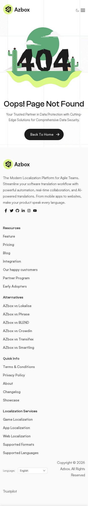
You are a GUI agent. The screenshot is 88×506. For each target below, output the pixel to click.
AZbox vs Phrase (16, 314)
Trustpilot (10, 491)
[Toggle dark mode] (77, 10)
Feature (9, 236)
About (8, 383)
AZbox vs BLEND (16, 322)
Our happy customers (20, 269)
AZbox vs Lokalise (17, 306)
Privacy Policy (14, 375)
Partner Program (16, 278)
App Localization (16, 428)
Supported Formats (18, 444)
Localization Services (20, 411)
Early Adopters (15, 286)
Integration (12, 261)
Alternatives (13, 297)
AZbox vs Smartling (18, 347)
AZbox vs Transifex (18, 339)
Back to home (41, 134)
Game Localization (18, 419)
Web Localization (17, 436)
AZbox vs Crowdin (17, 331)
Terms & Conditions (19, 367)
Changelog (12, 392)
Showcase (11, 400)
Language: (9, 470)
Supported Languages (20, 453)
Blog (6, 253)
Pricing (8, 244)
